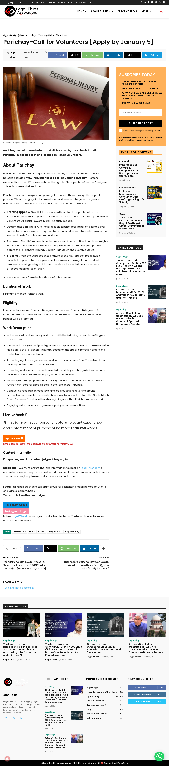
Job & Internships (27, 35)
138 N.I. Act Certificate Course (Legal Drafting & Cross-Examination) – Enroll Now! (131, 223)
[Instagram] (141, 2)
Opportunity (9, 35)
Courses (123, 214)
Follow (159, 694)
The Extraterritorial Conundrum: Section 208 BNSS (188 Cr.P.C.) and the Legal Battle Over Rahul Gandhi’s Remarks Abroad (131, 267)
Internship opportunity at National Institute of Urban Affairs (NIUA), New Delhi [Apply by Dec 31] (84, 565)
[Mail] (148, 2)
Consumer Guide (127, 187)
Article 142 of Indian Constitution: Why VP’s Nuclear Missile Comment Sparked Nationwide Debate (130, 318)
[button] (161, 11)
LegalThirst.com (90, 468)
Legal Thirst (13, 55)
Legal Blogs (122, 256)
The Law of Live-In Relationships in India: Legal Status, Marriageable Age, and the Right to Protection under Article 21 (20, 649)
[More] (103, 548)
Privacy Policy (153, 130)
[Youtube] (163, 2)
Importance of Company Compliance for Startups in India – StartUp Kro (130, 170)
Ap (14, 438)
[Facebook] (137, 2)
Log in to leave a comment (19, 587)
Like (161, 687)
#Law (31, 531)
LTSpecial (124, 161)
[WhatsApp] (160, 2)
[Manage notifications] (7, 758)
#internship (19, 531)
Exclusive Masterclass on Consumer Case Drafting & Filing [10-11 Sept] (131, 197)
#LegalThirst (54, 531)
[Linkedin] (145, 2)
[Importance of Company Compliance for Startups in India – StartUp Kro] (154, 166)
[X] (156, 2)
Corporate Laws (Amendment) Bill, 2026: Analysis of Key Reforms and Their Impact (130, 293)
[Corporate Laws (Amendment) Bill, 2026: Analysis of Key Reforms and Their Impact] (157, 292)
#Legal (41, 531)
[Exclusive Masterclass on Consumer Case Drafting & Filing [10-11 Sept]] (154, 192)
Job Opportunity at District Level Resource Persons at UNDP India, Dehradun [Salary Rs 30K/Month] (24, 565)
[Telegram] (152, 2)
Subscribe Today (141, 123)
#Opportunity (72, 531)
